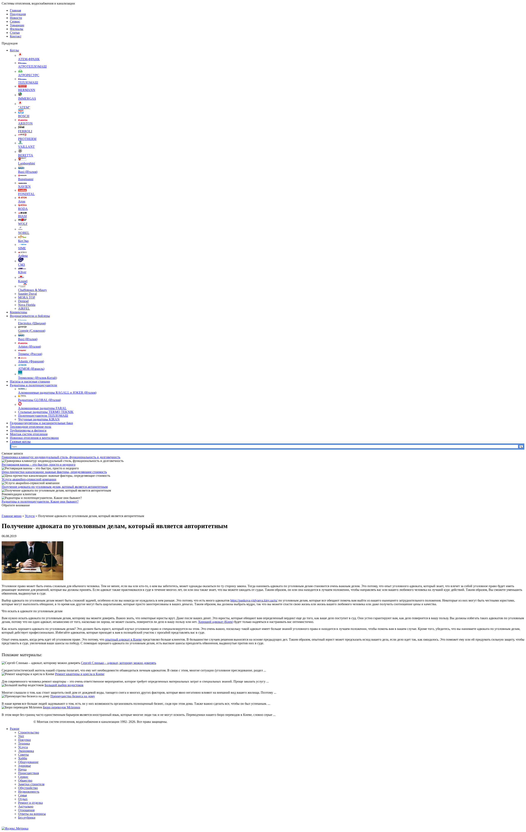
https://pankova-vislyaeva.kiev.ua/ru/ (254, 600)
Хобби (22, 758)
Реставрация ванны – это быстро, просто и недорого (38, 464)
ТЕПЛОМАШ (28, 82)
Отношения (26, 810)
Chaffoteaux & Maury (32, 290)
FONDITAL (26, 194)
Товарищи (17, 25)
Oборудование (28, 762)
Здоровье (24, 765)
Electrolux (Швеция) (32, 323)
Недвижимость (28, 791)
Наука (22, 769)
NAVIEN (24, 186)
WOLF (23, 224)
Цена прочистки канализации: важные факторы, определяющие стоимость (54, 472)
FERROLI (25, 131)
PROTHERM (27, 139)
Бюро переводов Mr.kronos (61, 707)
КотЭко (23, 241)
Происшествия (28, 773)
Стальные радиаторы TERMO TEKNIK (46, 412)
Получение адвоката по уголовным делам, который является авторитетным (55, 486)
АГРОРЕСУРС (28, 75)
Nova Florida (26, 305)
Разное (14, 728)
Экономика (26, 751)
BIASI (22, 216)
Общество (25, 780)
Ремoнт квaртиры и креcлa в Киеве (79, 674)
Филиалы (16, 29)
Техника (24, 743)
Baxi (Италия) (27, 172)
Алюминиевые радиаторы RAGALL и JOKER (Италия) (57, 392)
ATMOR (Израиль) (31, 368)
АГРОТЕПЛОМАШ (32, 66)
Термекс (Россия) (30, 354)
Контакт (15, 36)
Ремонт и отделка (30, 802)
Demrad (23, 301)
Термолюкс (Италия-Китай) (37, 378)
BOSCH (23, 116)
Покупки (24, 740)
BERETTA (25, 155)
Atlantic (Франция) (31, 361)
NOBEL (23, 233)
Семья (22, 795)
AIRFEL (24, 308)
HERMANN (26, 90)
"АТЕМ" (24, 107)
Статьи (15, 32)
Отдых (23, 799)
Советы (23, 754)
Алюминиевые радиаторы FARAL (42, 408)
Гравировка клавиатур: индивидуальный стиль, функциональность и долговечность (61, 457)
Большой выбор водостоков (64, 685)
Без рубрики (26, 817)
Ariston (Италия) (29, 346)
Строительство (28, 732)
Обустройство (28, 788)
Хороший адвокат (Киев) (215, 622)
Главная (15, 10)
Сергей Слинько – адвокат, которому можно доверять (118, 663)
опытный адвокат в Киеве (123, 639)
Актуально (25, 806)
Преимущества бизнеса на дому (72, 696)
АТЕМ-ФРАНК (29, 59)
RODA (23, 209)
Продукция (18, 14)
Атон (21, 201)
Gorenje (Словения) (31, 330)
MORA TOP (26, 297)
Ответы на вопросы (32, 814)
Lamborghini (26, 163)
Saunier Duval (27, 293)
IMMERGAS (27, 98)
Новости (16, 18)
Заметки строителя (31, 784)
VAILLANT (26, 146)
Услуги (30, 516)
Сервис (15, 21)
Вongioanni (25, 179)
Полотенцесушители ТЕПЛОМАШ (43, 415)
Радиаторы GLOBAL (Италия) (39, 400)
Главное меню (12, 516)
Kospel (22, 281)
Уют (21, 736)
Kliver (22, 272)
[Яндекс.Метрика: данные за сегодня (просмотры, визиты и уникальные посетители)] (15, 828)
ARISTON (25, 123)
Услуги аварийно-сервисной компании (29, 479)
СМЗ (21, 264)
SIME (22, 248)
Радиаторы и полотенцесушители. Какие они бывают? (40, 501)
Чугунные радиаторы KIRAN (39, 419)
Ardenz (23, 255)
